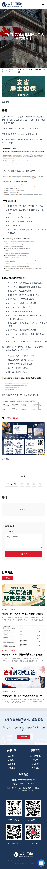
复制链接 (13, 484)
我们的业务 (11, 760)
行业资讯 (10, 71)
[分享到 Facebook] (34, 484)
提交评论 (23, 554)
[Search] (31, 5)
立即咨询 (7, 578)
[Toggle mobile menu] (43, 4)
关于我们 (11, 756)
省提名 (35, 760)
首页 (2, 71)
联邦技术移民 (35, 756)
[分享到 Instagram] (40, 484)
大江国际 (12, 418)
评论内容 (9, 531)
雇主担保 (35, 768)
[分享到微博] (28, 484)
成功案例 (11, 768)
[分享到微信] (22, 484)
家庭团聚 (35, 764)
